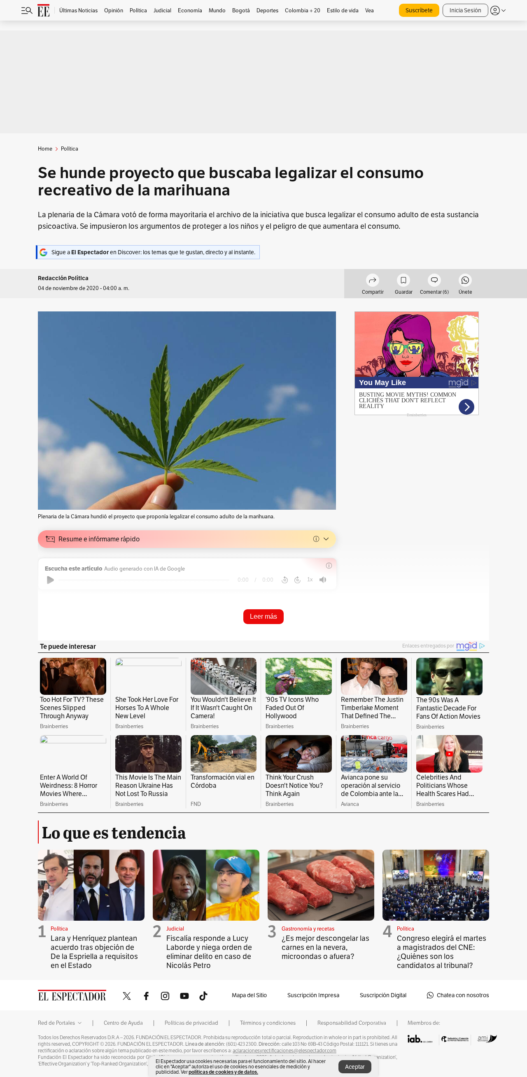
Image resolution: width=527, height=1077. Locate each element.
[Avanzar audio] (297, 580)
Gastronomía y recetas (308, 928)
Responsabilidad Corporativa (351, 1023)
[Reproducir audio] (50, 580)
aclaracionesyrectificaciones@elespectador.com (284, 1051)
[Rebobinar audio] (285, 580)
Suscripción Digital (383, 995)
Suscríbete (419, 10)
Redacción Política (63, 278)
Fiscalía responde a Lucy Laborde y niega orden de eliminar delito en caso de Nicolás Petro (209, 951)
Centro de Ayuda (123, 1023)
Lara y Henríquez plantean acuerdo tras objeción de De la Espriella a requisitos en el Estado (94, 951)
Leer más (263, 616)
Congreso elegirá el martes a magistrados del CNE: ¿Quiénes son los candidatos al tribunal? (441, 951)
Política (59, 928)
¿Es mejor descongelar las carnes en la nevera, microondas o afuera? (325, 947)
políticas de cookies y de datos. (223, 1072)
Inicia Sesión (465, 10)
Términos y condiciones (268, 1023)
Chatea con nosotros (463, 995)
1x (310, 579)
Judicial (175, 928)
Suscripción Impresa (313, 995)
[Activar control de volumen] (322, 580)
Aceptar (355, 1066)
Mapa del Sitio (249, 995)
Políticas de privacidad (191, 1023)
